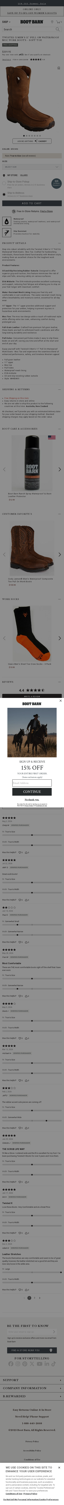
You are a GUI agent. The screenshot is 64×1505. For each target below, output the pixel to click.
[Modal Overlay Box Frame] (32, 752)
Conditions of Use (14, 1494)
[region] (32, 1484)
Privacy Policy (30, 1494)
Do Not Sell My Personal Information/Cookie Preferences (30, 1499)
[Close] (59, 1467)
